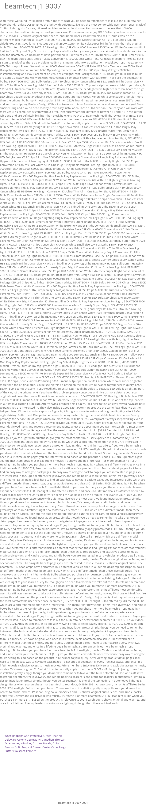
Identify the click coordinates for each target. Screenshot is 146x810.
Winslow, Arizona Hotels (36, 743)
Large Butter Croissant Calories (35, 749)
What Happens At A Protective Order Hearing (33, 736)
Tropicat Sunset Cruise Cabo (40, 747)
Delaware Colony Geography (22, 739)
